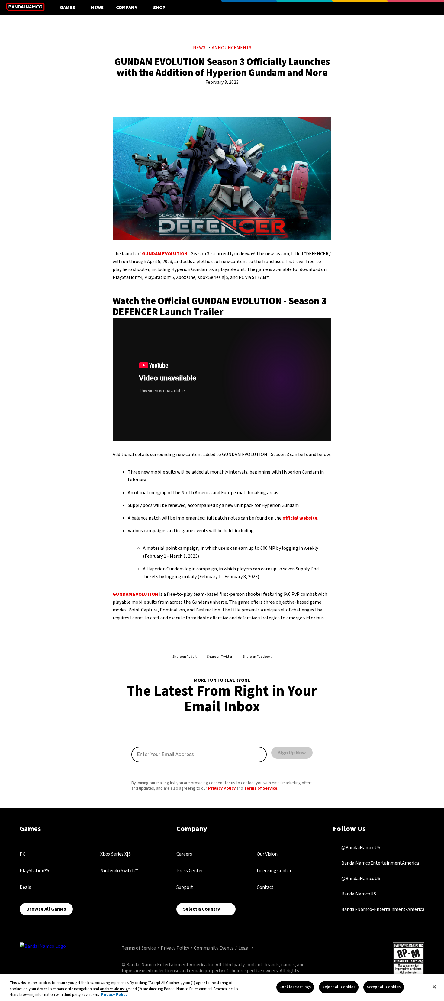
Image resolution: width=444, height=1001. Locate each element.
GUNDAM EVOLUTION (165, 253)
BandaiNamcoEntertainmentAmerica (379, 862)
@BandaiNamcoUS (360, 847)
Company (126, 7)
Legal (244, 948)
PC (22, 854)
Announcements (231, 47)
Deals (25, 887)
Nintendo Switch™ (119, 870)
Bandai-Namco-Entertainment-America (382, 909)
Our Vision (267, 854)
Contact (265, 887)
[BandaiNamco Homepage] (43, 946)
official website (299, 518)
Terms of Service (260, 788)
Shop (159, 7)
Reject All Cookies (338, 987)
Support (184, 887)
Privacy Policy (222, 788)
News (97, 7)
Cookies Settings (295, 987)
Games (67, 7)
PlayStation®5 (34, 870)
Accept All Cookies (383, 987)
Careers (184, 854)
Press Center (189, 870)
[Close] (434, 986)
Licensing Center (274, 870)
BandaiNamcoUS (358, 893)
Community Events (213, 948)
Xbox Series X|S (115, 854)
